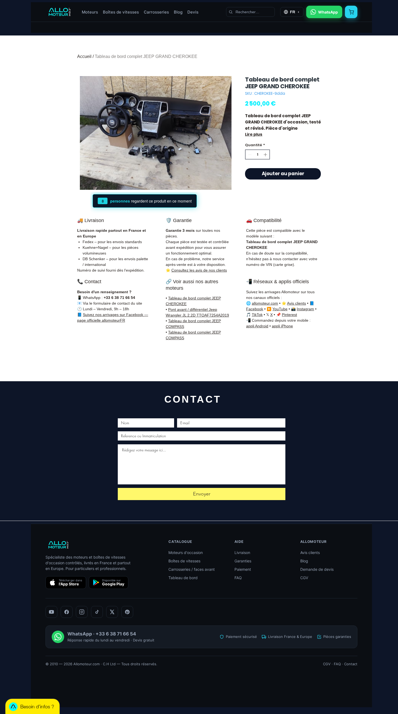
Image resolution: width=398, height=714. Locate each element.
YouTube (280, 309)
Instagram (305, 309)
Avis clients (296, 303)
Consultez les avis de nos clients (199, 270)
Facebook (254, 309)
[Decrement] (249, 154)
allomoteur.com (265, 303)
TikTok (257, 314)
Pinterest (289, 314)
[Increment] (266, 154)
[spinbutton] (258, 154)
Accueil (84, 56)
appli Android (257, 326)
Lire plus (253, 134)
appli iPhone (282, 326)
